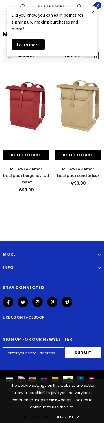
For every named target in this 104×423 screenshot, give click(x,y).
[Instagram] (37, 302)
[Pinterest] (52, 302)
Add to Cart (26, 155)
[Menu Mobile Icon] (6, 7)
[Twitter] (23, 302)
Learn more (28, 44)
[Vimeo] (67, 302)
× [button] (92, 12)
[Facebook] (8, 302)
